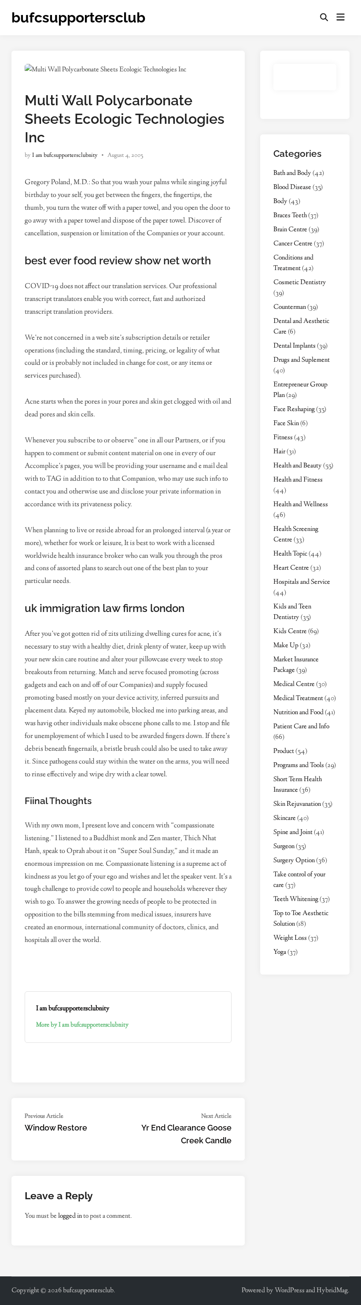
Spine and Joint (293, 832)
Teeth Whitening (295, 899)
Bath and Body (292, 173)
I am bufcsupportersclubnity (65, 155)
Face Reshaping (294, 409)
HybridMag (332, 1290)
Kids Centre (290, 631)
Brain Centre (290, 229)
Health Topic (290, 554)
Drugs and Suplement (301, 360)
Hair (279, 451)
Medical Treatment (298, 698)
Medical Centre (294, 684)
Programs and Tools (298, 765)
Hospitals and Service (301, 582)
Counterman (289, 307)
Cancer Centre (293, 243)
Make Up (285, 645)
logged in (70, 1216)
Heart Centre (291, 568)
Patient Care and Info (301, 726)
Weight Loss (290, 938)
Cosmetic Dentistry (299, 282)
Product (283, 751)
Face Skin (286, 423)
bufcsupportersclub (78, 17)
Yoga (279, 952)
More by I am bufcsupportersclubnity (82, 1025)
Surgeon (284, 846)
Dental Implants (294, 346)
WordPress (290, 1290)
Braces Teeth (290, 215)
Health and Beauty (297, 466)
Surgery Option (294, 860)
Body (280, 201)
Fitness (283, 437)
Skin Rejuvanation (297, 804)
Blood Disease (292, 187)
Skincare (284, 818)
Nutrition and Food (298, 712)
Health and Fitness (298, 480)
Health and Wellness (300, 504)
